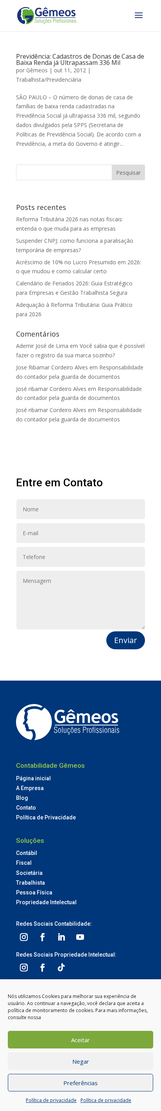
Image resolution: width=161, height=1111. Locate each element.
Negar (80, 1061)
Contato (26, 808)
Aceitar (80, 1040)
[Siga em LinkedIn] (61, 937)
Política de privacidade (51, 1100)
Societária (29, 873)
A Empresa (30, 788)
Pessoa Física (34, 892)
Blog (22, 798)
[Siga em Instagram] (24, 937)
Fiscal (24, 863)
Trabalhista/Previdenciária (48, 79)
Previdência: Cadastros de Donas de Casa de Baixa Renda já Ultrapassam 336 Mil (80, 59)
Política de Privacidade (46, 817)
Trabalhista (30, 883)
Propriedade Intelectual (46, 902)
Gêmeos (37, 70)
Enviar (125, 640)
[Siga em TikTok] (61, 967)
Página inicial (33, 778)
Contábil (26, 853)
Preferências (80, 1083)
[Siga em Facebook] (42, 937)
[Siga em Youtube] (80, 937)
